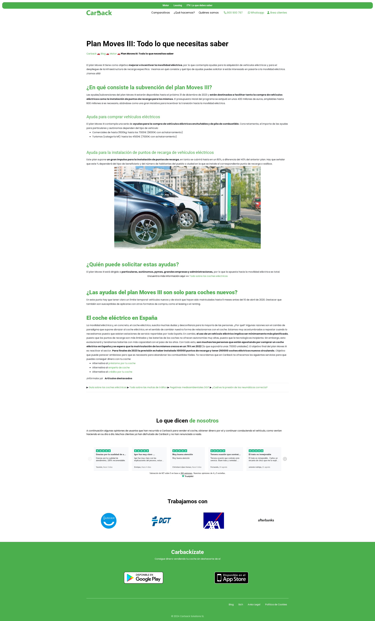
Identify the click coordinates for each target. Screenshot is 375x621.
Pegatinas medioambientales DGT (189, 387)
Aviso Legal (254, 604)
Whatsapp (257, 12)
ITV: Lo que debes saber (199, 5)
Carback (91, 53)
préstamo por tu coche (121, 363)
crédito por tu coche (120, 371)
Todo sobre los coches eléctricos (208, 276)
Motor (166, 5)
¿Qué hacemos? (184, 12)
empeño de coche (119, 367)
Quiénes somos (209, 12)
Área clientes (278, 12)
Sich (240, 604)
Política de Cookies (276, 604)
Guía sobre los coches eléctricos (108, 387)
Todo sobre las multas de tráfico (148, 387)
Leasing (178, 5)
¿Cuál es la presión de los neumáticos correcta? (239, 387)
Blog (103, 53)
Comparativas (160, 12)
